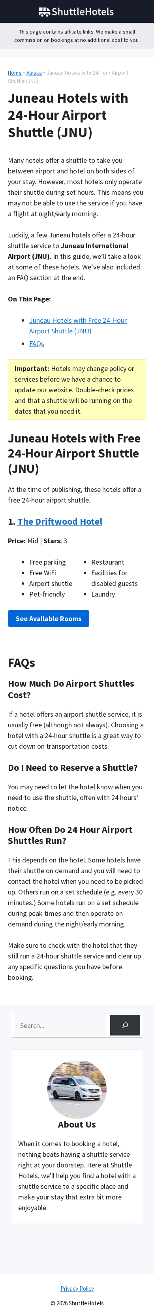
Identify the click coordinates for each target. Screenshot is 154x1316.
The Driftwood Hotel (59, 521)
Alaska (34, 72)
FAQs (36, 343)
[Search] (125, 1025)
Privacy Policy (77, 1288)
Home (15, 72)
